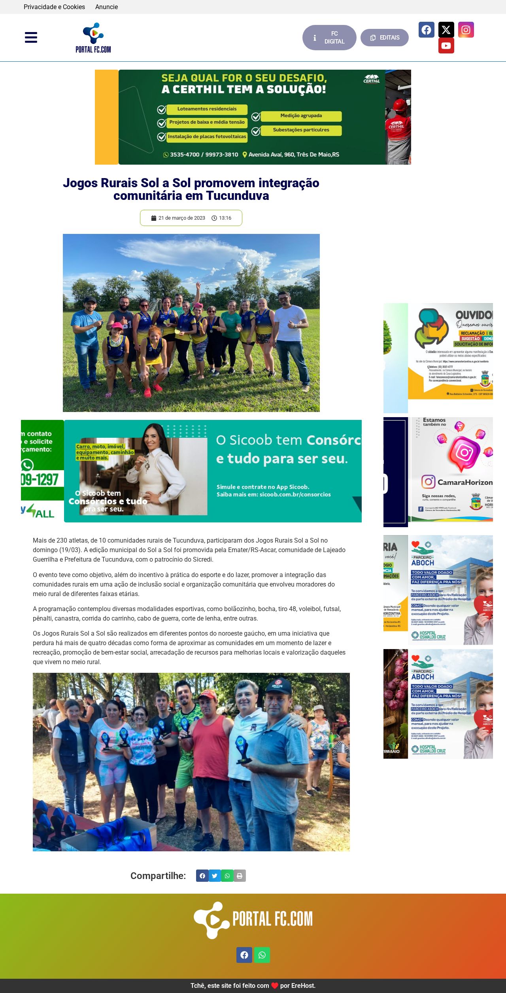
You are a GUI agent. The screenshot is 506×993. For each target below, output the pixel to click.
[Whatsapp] (262, 955)
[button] (202, 876)
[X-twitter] (446, 30)
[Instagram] (466, 30)
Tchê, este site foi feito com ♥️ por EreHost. (253, 985)
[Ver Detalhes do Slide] (253, 117)
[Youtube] (446, 45)
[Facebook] (426, 30)
